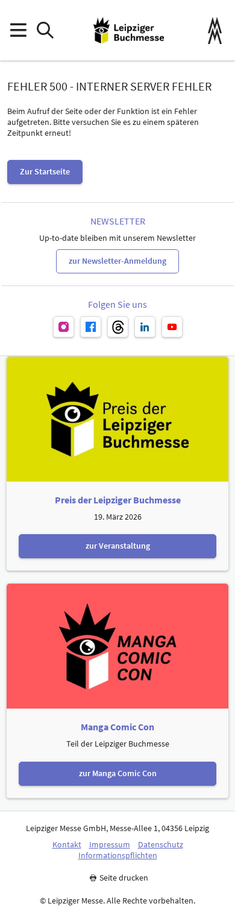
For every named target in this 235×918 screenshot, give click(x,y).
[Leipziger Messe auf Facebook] (90, 326)
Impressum (109, 845)
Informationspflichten (117, 855)
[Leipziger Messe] (215, 30)
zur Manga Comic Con (118, 773)
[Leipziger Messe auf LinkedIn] (144, 326)
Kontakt (66, 845)
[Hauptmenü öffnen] (17, 30)
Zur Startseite (45, 171)
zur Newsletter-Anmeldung (117, 260)
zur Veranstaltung (118, 545)
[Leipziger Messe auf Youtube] (172, 326)
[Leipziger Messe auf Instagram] (63, 326)
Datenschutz (160, 845)
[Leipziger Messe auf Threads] (117, 326)
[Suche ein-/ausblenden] (44, 30)
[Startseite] (128, 30)
